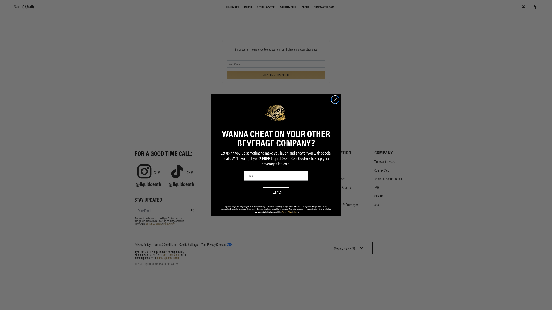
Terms (296, 211)
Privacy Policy (287, 211)
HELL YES (276, 192)
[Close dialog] (335, 99)
